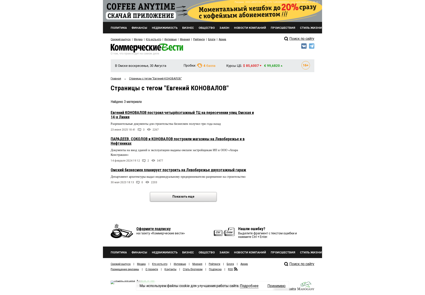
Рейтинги (199, 39)
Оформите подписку (153, 228)
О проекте (151, 269)
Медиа (138, 39)
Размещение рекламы (125, 269)
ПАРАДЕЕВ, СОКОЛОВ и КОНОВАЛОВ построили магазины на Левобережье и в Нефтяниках (178, 141)
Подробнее (249, 286)
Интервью (170, 39)
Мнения (185, 39)
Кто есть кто (153, 39)
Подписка (215, 269)
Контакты (170, 269)
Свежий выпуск (121, 39)
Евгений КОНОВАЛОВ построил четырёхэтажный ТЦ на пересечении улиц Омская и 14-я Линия (182, 114)
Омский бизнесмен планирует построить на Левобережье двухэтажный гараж (178, 170)
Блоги (211, 39)
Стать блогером (193, 269)
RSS (230, 269)
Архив (222, 39)
